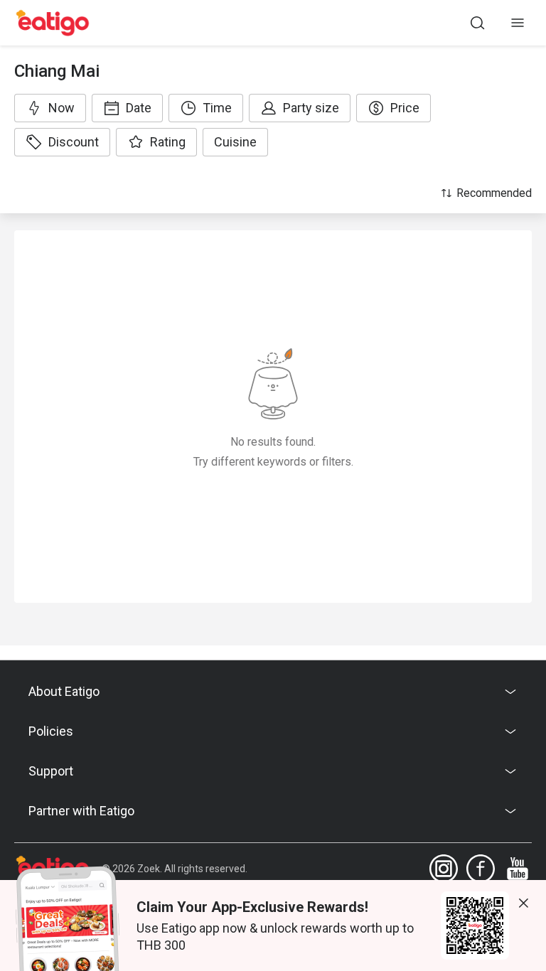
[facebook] (480, 868)
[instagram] (443, 868)
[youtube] (517, 868)
